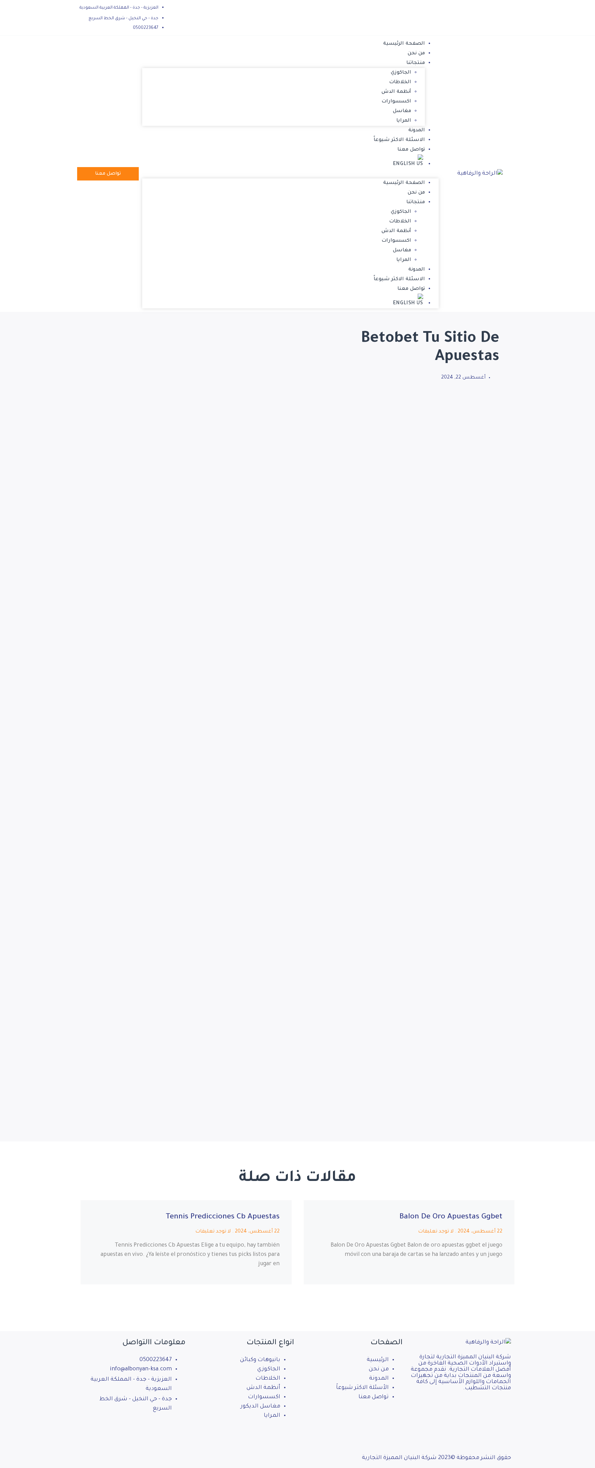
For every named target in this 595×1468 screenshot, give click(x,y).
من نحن (416, 53)
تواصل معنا (411, 150)
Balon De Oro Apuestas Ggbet (450, 1217)
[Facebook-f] (177, 1428)
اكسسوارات (396, 102)
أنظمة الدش (396, 92)
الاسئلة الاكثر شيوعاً (399, 140)
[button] (290, 173)
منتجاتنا (415, 63)
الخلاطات (400, 82)
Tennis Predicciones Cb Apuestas (223, 1217)
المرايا (403, 121)
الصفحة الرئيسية (404, 44)
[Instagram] (158, 1428)
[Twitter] (139, 1428)
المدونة (416, 130)
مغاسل (402, 111)
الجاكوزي (401, 73)
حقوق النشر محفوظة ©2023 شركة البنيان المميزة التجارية (436, 1458)
